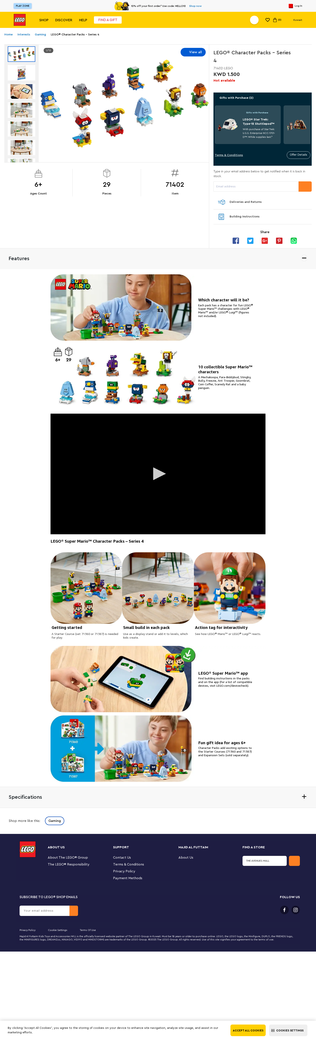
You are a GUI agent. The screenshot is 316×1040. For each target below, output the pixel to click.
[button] (288, 1030)
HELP (83, 20)
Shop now (195, 6)
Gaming (54, 821)
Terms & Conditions (229, 155)
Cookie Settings (57, 930)
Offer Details (298, 154)
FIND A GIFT (107, 20)
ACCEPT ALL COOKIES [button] (248, 1030)
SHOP (43, 20)
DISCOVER (63, 20)
